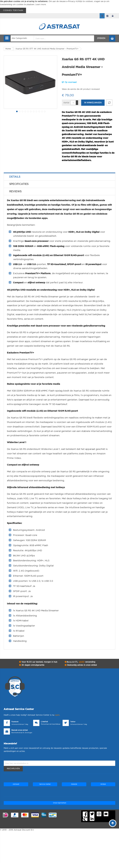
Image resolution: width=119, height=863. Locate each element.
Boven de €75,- (80, 662)
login (112, 15)
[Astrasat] (59, 20)
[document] (59, 6)
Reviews (15, 191)
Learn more (40, 4)
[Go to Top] (112, 823)
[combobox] (52, 38)
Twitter (72, 721)
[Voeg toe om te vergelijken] (109, 103)
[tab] (59, 176)
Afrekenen (107, 15)
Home (8, 49)
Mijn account (102, 15)
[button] (16, 111)
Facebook (14, 721)
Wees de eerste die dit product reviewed (81, 89)
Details (14, 177)
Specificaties (19, 184)
